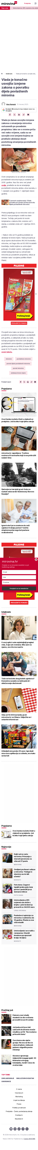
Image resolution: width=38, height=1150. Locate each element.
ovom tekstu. (6, 352)
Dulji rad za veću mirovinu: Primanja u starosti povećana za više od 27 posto (23, 857)
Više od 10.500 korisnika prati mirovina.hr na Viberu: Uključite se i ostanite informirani (16, 717)
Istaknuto (9, 74)
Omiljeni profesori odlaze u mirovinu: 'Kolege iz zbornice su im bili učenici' (24, 872)
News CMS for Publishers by (19, 1139)
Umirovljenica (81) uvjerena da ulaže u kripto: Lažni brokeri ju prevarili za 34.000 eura (24, 903)
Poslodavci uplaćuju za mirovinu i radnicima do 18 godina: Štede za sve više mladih (24, 918)
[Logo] (9, 3)
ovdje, (4, 185)
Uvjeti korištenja (19, 1100)
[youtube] (11, 1128)
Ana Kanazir (11, 104)
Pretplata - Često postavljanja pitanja (19, 1111)
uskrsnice (6, 1081)
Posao (19, 1104)
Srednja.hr (19, 1115)
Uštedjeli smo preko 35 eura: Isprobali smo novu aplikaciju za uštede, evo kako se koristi (18, 753)
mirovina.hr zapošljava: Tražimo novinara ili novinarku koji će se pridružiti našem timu (18, 455)
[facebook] (23, 1128)
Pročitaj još (7, 1010)
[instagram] (15, 1128)
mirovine (9, 359)
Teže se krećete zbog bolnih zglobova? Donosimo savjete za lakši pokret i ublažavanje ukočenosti (17, 681)
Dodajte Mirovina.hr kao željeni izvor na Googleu (20, 110)
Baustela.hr (19, 1119)
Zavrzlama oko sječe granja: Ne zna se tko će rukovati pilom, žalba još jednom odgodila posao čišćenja (23, 1045)
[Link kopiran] (31, 381)
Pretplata (27, 3)
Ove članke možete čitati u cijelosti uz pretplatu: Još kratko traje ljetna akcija (17, 420)
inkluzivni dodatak (25, 1078)
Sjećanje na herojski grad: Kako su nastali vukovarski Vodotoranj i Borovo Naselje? (17, 491)
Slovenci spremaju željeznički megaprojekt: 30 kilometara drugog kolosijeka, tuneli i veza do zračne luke (24, 1060)
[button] (35, 294)
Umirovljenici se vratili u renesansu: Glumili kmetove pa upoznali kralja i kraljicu (24, 934)
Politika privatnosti (19, 1108)
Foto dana (18, 895)
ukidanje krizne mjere (18, 373)
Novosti (17, 880)
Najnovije (6, 847)
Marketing (19, 1097)
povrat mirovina (18, 368)
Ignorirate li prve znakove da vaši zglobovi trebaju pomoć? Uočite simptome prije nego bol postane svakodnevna (15, 529)
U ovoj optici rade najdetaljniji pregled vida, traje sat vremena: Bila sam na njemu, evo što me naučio (17, 644)
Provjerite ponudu (19, 323)
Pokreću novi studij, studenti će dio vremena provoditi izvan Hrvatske (23, 1017)
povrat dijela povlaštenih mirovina (18, 363)
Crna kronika (20, 910)
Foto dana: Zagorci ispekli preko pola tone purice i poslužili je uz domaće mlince (23, 888)
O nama (19, 1089)
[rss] (27, 1128)
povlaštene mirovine (24, 359)
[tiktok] (19, 1128)
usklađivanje (7, 1078)
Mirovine (18, 864)
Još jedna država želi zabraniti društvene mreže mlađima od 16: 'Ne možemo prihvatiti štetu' (25, 1030)
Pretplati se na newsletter (19, 588)
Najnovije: (4, 8)
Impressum (19, 1093)
